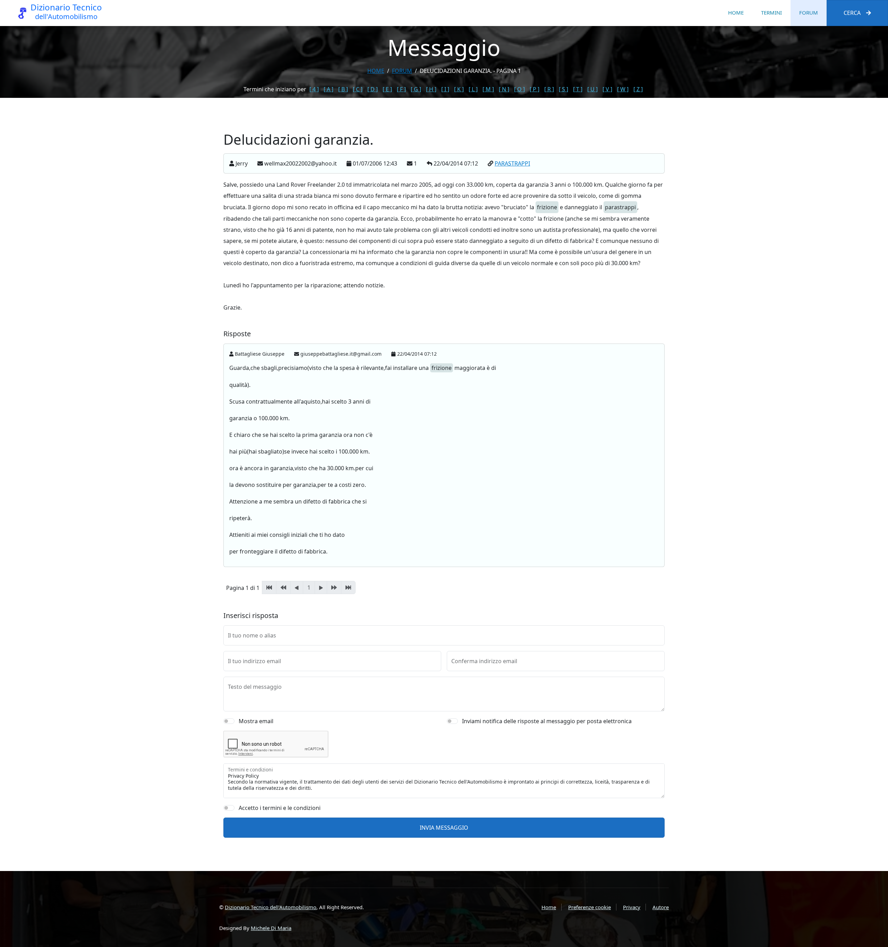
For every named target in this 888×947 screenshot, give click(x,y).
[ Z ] (638, 89)
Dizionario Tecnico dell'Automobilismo (270, 907)
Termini (771, 12)
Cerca (852, 13)
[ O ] (519, 89)
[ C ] (357, 89)
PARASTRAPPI (512, 163)
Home (736, 12)
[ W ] (623, 89)
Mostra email (256, 721)
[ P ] (534, 89)
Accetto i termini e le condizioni (280, 808)
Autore (660, 907)
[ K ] (459, 89)
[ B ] (343, 89)
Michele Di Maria (271, 927)
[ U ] (592, 89)
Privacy (631, 907)
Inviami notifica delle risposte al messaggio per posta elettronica (547, 721)
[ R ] (549, 89)
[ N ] (504, 89)
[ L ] (473, 89)
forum (402, 71)
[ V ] (607, 89)
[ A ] (328, 89)
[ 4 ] (314, 89)
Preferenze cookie (589, 907)
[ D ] (372, 89)
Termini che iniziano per (275, 89)
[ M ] (488, 89)
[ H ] (431, 89)
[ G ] (416, 89)
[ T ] (577, 89)
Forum (808, 12)
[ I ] (445, 89)
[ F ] (401, 89)
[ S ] (563, 89)
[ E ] (387, 89)
